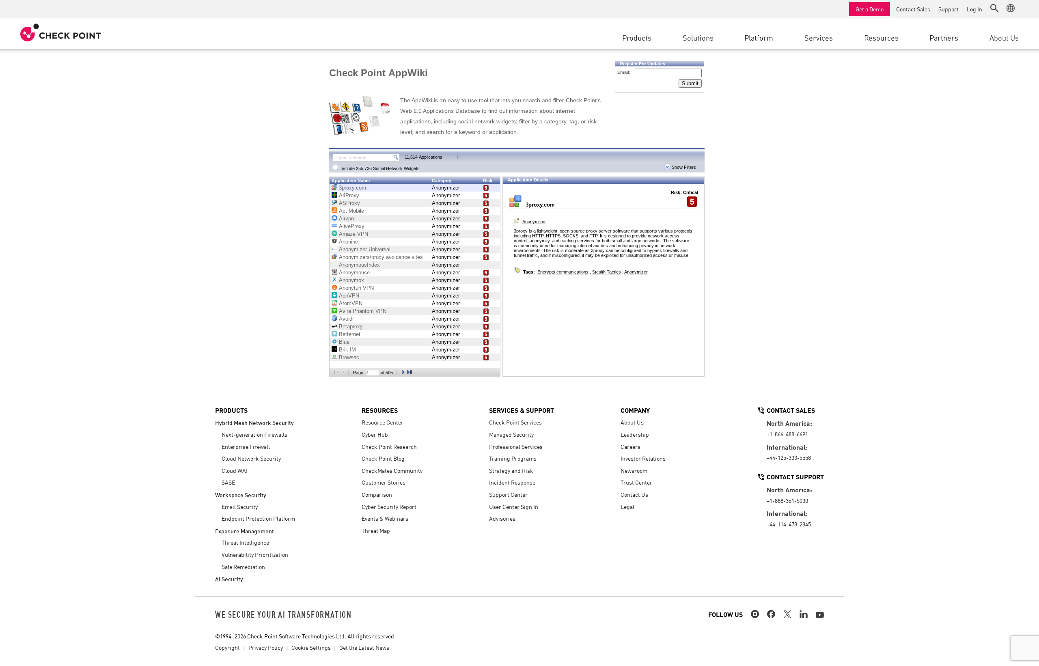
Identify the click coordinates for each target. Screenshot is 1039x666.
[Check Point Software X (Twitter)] (787, 614)
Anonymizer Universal (364, 249)
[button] (994, 8)
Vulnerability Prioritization (255, 554)
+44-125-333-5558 (789, 457)
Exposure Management (244, 531)
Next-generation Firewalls (254, 434)
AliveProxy (351, 226)
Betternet (349, 334)
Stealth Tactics (606, 271)
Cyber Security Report (389, 506)
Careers (630, 446)
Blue (344, 342)
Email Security (240, 506)
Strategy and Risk (511, 470)
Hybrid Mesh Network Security (254, 422)
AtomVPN (350, 303)
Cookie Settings (311, 647)
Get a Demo (870, 9)
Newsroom (634, 470)
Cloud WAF (235, 470)
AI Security (229, 578)
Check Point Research (389, 446)
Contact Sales (913, 9)
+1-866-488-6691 (787, 434)
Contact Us (634, 494)
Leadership (635, 434)
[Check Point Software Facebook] (771, 614)
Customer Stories (383, 482)
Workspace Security (240, 494)
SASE (228, 482)
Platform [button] (758, 37)
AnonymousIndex (359, 265)
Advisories (502, 518)
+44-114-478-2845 (789, 524)
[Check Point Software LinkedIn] (804, 614)
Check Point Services (515, 422)
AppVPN (349, 296)
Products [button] (636, 37)
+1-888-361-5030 (787, 500)
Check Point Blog (383, 458)
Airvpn (346, 219)
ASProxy (349, 203)
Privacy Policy (265, 647)
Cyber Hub (375, 434)
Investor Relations (643, 458)
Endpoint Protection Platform (258, 518)
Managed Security (511, 434)
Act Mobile (351, 211)
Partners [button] (943, 37)
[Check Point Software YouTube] (820, 615)
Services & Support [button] (521, 410)
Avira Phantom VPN (362, 311)
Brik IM (347, 350)
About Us (632, 422)
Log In (974, 9)
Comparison (377, 494)
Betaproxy (351, 326)
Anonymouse (354, 272)
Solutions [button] (698, 37)
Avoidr (346, 319)
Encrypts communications (562, 271)
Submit (690, 83)
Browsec (349, 357)
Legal (627, 506)
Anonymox (351, 280)
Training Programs (513, 458)
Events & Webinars (385, 518)
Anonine (348, 242)
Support (948, 9)
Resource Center (382, 422)
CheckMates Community (392, 470)
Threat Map (376, 530)
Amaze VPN (353, 234)
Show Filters (683, 167)
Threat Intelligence (245, 542)
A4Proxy (349, 195)
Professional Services (516, 446)
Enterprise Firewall (246, 446)
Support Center (508, 494)
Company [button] (635, 410)
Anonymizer (446, 188)
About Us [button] (1004, 37)
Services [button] (818, 37)
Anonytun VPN (356, 288)
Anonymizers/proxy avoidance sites (381, 257)
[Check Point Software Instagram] (755, 614)
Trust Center (636, 482)
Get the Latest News (364, 647)
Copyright (227, 647)
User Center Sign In (513, 506)
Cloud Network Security (251, 458)
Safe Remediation (243, 567)
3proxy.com (352, 188)
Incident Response (512, 482)
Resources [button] (881, 37)
